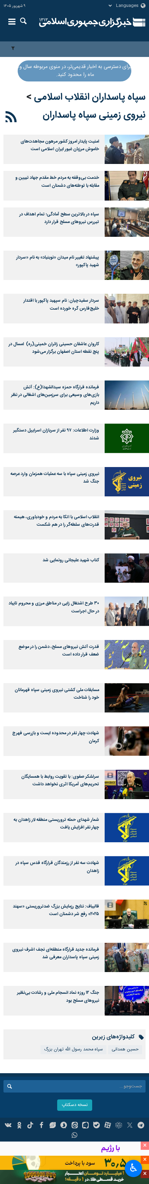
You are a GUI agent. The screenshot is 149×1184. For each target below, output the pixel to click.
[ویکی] (8, 1126)
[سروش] (63, 1126)
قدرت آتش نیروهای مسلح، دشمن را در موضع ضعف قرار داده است (58, 650)
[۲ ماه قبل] (127, 308)
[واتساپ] (74, 1136)
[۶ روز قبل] (127, 149)
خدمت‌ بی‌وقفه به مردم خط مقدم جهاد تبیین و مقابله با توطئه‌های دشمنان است (57, 181)
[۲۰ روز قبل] (127, 222)
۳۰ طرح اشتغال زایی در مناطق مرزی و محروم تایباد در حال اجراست (54, 607)
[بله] (96, 1126)
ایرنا (85, 22)
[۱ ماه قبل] (127, 265)
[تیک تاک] (30, 1126)
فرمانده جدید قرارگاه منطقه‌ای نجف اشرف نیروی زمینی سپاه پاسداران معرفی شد (55, 953)
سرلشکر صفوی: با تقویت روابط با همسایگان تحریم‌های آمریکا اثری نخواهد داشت (60, 780)
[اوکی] (19, 1126)
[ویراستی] (52, 1126)
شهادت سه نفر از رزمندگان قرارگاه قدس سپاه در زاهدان (57, 867)
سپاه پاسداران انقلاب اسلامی (90, 97)
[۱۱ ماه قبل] (127, 1000)
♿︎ (134, 1168)
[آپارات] (107, 1126)
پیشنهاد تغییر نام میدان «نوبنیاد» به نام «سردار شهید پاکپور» (57, 261)
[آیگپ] (85, 1126)
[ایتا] (74, 1126)
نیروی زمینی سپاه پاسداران (94, 115)
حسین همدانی (125, 1049)
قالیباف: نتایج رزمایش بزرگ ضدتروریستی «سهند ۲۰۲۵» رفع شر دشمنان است (56, 910)
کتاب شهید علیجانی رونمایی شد (71, 560)
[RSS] (11, 118)
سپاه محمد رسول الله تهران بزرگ (73, 1049)
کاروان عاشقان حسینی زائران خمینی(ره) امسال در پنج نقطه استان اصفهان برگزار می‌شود (54, 348)
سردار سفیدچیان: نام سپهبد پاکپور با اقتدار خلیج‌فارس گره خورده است (61, 304)
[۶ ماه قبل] (127, 525)
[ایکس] (129, 1126)
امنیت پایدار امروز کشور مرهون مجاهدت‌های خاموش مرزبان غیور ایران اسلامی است (59, 145)
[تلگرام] (141, 1126)
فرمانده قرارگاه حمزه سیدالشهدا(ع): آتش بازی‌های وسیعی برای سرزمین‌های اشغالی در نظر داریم (55, 395)
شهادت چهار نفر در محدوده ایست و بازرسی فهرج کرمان (55, 737)
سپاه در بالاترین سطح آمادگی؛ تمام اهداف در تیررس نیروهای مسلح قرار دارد (59, 218)
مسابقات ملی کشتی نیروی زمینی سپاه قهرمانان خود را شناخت (57, 694)
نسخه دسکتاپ (75, 1105)
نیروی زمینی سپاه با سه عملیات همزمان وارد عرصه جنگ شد (54, 477)
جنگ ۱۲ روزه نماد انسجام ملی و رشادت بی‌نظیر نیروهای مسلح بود (58, 996)
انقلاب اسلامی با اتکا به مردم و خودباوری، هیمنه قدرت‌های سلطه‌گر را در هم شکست (56, 521)
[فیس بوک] (41, 1126)
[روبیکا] (118, 1126)
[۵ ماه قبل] (127, 395)
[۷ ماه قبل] (127, 568)
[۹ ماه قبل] (127, 957)
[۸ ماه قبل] (127, 611)
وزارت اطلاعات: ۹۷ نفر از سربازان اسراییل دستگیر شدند (56, 434)
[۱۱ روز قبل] (127, 185)
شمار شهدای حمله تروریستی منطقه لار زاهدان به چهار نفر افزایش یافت (56, 823)
